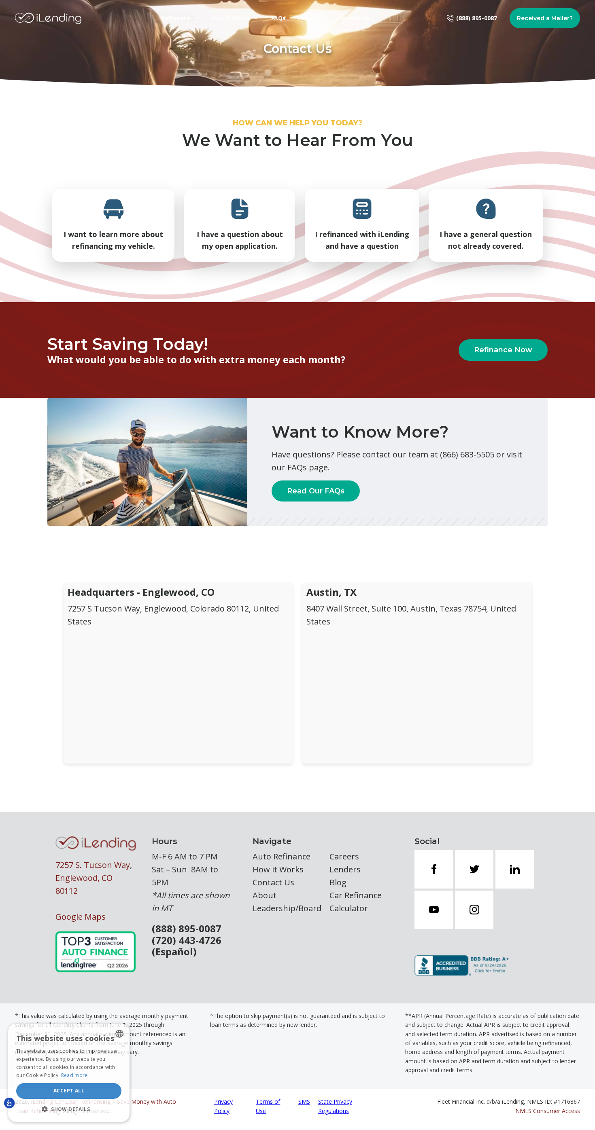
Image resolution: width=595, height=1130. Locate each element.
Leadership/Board (287, 908)
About (307, 18)
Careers (344, 856)
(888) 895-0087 (186, 929)
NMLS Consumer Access (547, 1111)
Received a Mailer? (545, 18)
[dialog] (69, 1073)
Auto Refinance (281, 856)
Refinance (175, 18)
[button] (68, 1109)
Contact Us (353, 18)
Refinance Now (503, 349)
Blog (337, 882)
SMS (304, 1101)
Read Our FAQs (315, 491)
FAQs (278, 18)
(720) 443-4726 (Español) (186, 946)
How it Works (230, 18)
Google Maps (80, 916)
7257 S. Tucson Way (92, 864)
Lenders (345, 869)
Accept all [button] (68, 1090)
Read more (74, 1075)
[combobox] (119, 1034)
